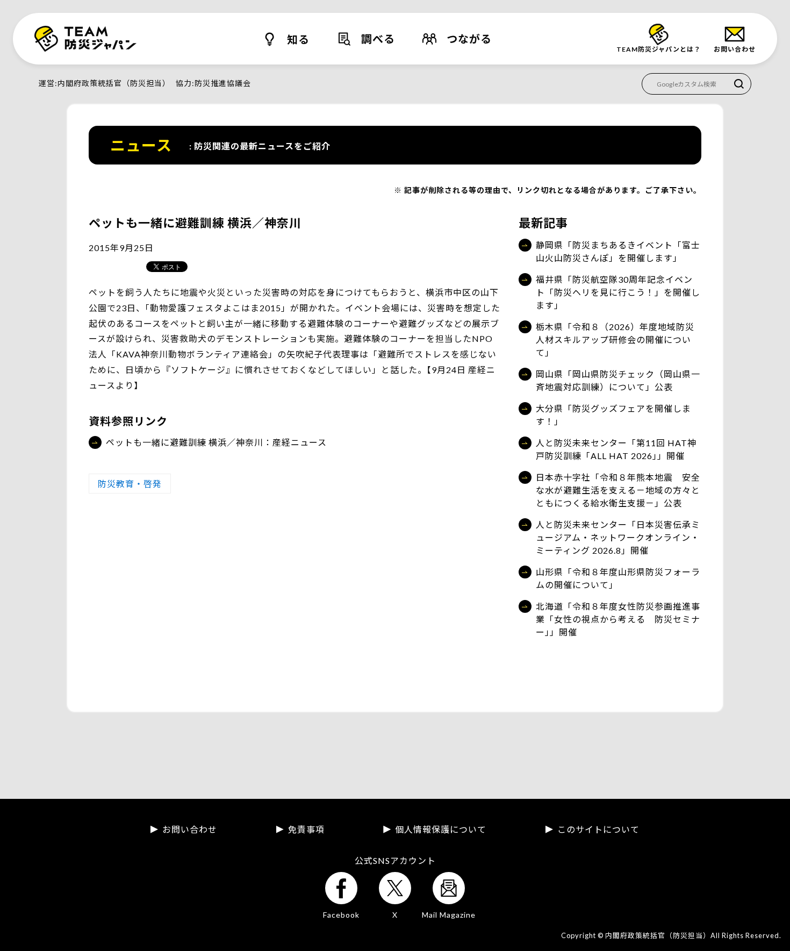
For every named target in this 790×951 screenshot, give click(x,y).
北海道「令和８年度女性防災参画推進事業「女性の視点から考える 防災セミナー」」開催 (618, 619)
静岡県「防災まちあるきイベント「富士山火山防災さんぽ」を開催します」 (618, 251)
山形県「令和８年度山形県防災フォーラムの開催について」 (618, 578)
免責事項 (306, 829)
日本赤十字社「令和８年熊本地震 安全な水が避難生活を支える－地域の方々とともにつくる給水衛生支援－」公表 (618, 490)
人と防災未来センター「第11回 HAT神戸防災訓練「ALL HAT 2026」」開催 (616, 449)
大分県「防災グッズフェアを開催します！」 (613, 414)
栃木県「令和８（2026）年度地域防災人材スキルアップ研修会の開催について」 (615, 339)
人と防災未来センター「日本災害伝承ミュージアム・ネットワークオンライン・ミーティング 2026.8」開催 (618, 537)
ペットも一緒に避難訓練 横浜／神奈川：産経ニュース (216, 442)
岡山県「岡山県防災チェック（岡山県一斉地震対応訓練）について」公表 (618, 380)
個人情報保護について (440, 829)
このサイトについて (598, 829)
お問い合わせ (189, 829)
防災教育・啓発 (130, 483)
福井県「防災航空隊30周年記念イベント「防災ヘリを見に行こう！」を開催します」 (618, 292)
